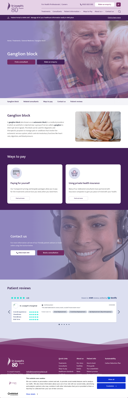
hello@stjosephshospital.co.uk (36, 371)
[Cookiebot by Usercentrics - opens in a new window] (13, 394)
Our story (80, 363)
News (78, 371)
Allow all (111, 379)
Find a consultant (21, 62)
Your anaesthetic (92, 368)
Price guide (90, 366)
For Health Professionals (51, 4)
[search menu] (119, 11)
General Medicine (28, 41)
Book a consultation (50, 252)
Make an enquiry (104, 4)
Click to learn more (114, 18)
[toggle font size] (118, 4)
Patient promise (92, 371)
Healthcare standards (66, 371)
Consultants (63, 366)
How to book (91, 363)
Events (79, 368)
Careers (64, 4)
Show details (30, 394)
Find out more (20, 198)
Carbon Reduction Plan (113, 363)
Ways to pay (63, 368)
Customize (110, 386)
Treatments (16, 41)
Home (9, 41)
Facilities (80, 366)
